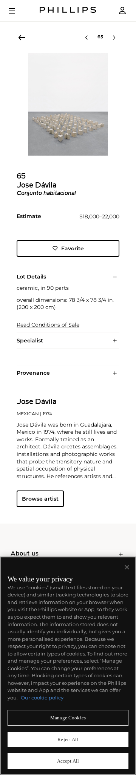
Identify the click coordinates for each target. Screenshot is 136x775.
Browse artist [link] (40, 498)
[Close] (127, 567)
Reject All (67, 739)
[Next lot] (114, 37)
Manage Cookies (68, 718)
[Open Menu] (17, 11)
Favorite (72, 248)
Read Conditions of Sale (48, 325)
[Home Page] (68, 11)
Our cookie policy (42, 698)
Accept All (68, 761)
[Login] (122, 10)
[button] (68, 104)
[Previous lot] (86, 37)
